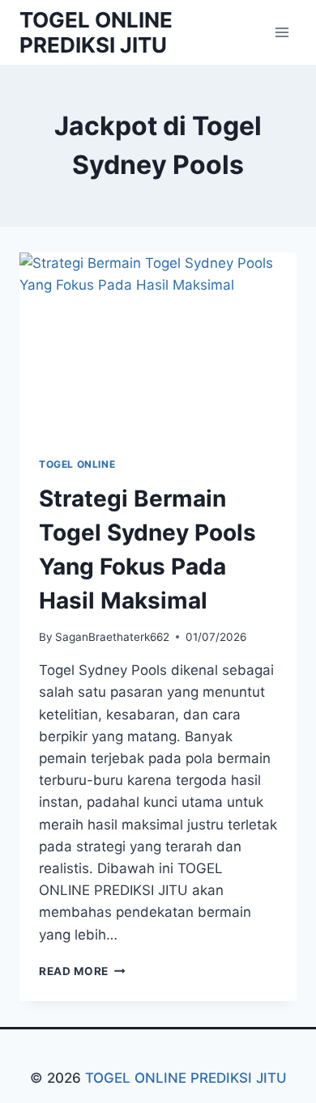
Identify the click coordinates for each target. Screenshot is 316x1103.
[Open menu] (282, 32)
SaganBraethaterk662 (112, 636)
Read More (82, 971)
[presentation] (158, 344)
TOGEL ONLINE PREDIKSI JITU (186, 1078)
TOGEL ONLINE (77, 464)
